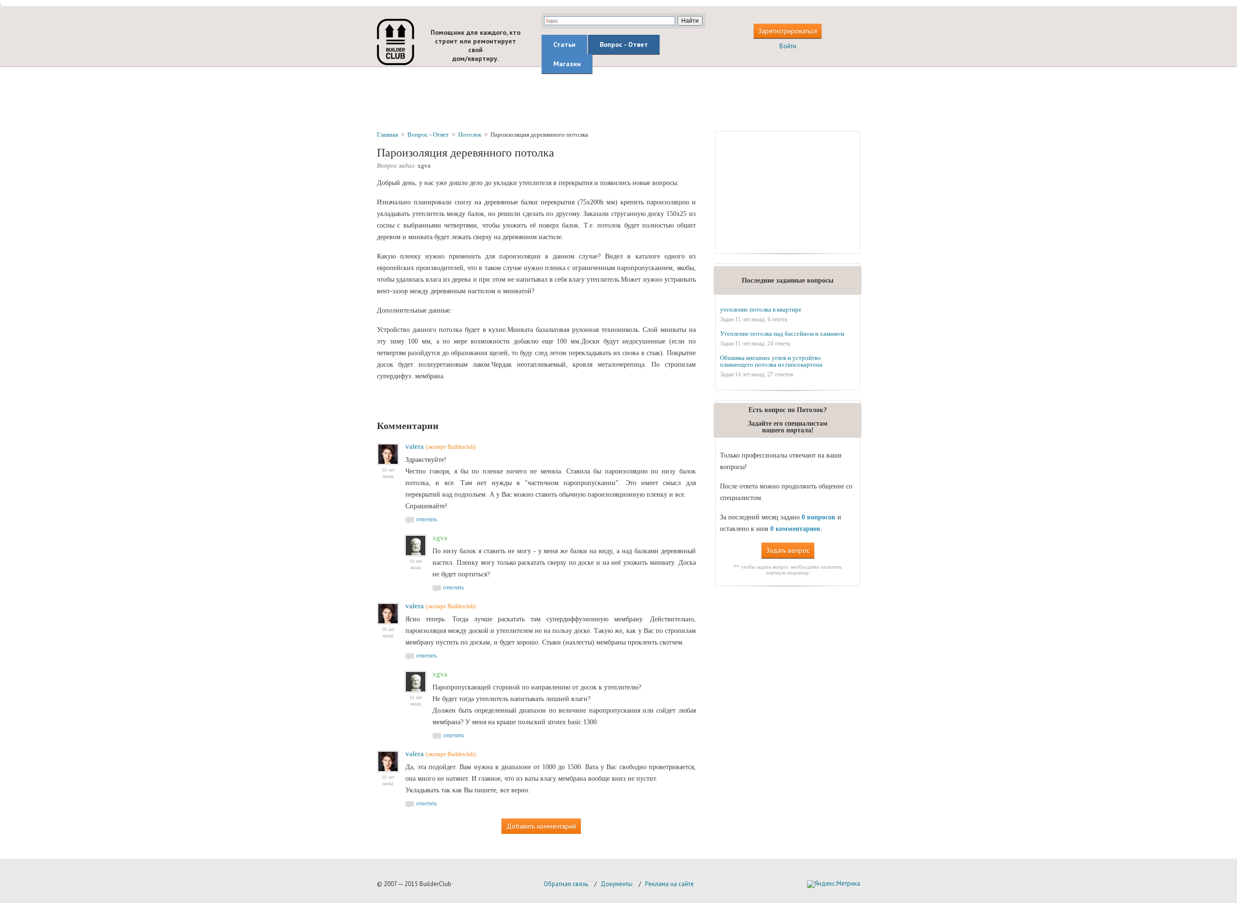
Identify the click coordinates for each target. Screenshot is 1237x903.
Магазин (567, 63)
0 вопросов (818, 517)
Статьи (564, 44)
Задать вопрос (787, 550)
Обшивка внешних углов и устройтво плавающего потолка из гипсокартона (771, 361)
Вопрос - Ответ (624, 44)
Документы (617, 884)
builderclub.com (395, 42)
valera (414, 446)
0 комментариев (795, 528)
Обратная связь (566, 884)
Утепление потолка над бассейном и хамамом (782, 333)
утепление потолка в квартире (761, 309)
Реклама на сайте (669, 884)
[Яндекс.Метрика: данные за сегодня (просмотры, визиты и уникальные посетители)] (833, 884)
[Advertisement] (618, 98)
